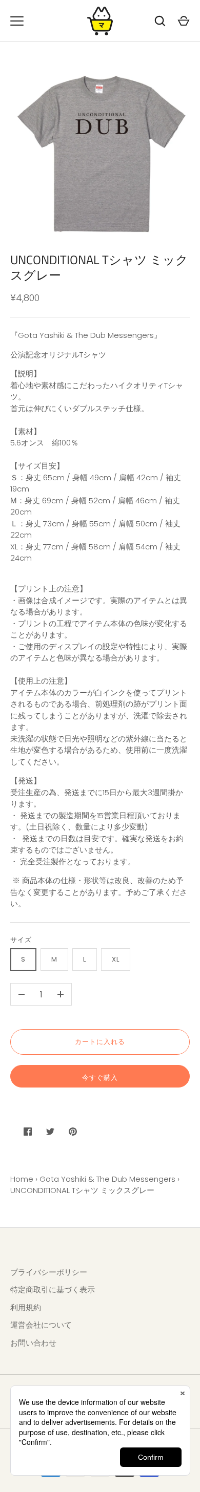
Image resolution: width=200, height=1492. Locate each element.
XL (115, 959)
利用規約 (25, 1307)
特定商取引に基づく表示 (52, 1289)
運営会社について (41, 1324)
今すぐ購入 (100, 1077)
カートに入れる (100, 1042)
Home (21, 1179)
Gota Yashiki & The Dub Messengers (107, 1179)
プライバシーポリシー (48, 1272)
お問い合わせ (33, 1342)
